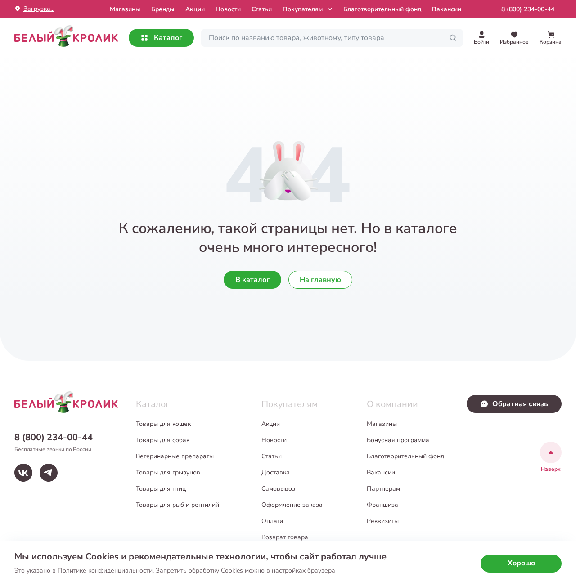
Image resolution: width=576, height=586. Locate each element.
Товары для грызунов (168, 472)
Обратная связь (520, 404)
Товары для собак (162, 440)
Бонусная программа (398, 440)
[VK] (23, 473)
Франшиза (382, 505)
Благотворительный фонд (382, 9)
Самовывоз (278, 488)
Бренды (163, 9)
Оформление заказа (292, 505)
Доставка (275, 472)
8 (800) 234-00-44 (527, 9)
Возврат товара (284, 537)
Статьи (262, 9)
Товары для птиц (161, 488)
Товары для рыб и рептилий (177, 505)
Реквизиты (383, 521)
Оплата (272, 521)
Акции (195, 9)
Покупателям (303, 9)
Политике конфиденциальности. (106, 570)
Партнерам (383, 488)
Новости (228, 9)
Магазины (382, 424)
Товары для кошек (163, 424)
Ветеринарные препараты (175, 456)
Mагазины (125, 9)
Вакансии (446, 9)
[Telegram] (49, 473)
